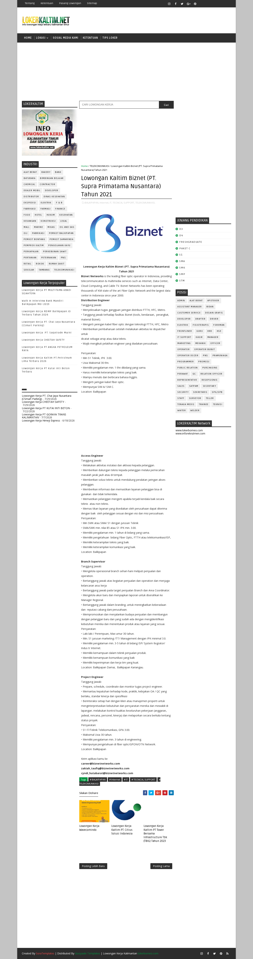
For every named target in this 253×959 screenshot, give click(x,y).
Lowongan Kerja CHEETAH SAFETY (43, 339)
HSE (219, 331)
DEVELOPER (51, 190)
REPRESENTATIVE (187, 380)
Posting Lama (161, 866)
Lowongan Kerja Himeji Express (41, 420)
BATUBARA (29, 178)
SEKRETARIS (200, 392)
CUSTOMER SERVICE (189, 312)
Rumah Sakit (56, 263)
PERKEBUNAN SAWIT (54, 251)
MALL (26, 227)
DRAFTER (200, 319)
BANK (58, 172)
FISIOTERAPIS (201, 325)
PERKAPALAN (31, 251)
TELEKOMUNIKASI (64, 269)
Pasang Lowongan (70, 3)
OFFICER (215, 343)
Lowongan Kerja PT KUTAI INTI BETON (46, 408)
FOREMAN (219, 325)
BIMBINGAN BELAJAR (52, 178)
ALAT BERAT (30, 172)
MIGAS (51, 227)
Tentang (30, 3)
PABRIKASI (38, 233)
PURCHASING (209, 367)
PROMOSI (203, 361)
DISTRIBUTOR (31, 196)
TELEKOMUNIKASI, (145, 202)
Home (28, 37)
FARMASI (46, 208)
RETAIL (27, 263)
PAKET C (185, 248)
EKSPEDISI (30, 202)
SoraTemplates (45, 953)
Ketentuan (47, 3)
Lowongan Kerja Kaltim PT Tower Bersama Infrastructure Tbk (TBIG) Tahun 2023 (155, 833)
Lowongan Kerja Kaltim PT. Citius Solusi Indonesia (121, 829)
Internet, (104, 202)
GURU (200, 331)
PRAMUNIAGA (220, 355)
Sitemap (92, 3)
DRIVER (214, 319)
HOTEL (38, 215)
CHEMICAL (29, 184)
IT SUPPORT (184, 337)
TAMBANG (44, 269)
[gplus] (188, 3)
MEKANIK (200, 343)
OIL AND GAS (67, 227)
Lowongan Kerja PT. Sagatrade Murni (47, 332)
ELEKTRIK (46, 202)
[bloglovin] (201, 3)
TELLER (210, 398)
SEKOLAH (29, 269)
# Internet (114, 779)
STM (182, 280)
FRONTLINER (184, 331)
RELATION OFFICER (211, 373)
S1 (180, 254)
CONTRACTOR (47, 184)
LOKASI (41, 37)
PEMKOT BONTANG (34, 239)
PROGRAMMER (185, 361)
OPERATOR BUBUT (204, 349)
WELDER (194, 410)
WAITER (181, 410)
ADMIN (181, 300)
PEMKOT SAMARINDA (61, 239)
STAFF (180, 398)
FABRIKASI (30, 208)
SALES (181, 386)
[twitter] (182, 3)
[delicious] (227, 3)
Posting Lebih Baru (93, 866)
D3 (181, 229)
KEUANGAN (30, 221)
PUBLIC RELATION (187, 367)
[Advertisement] (126, 71)
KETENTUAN (90, 37)
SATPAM (193, 386)
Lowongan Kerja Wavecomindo (89, 827)
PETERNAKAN (48, 257)
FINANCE (60, 208)
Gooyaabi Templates (87, 953)
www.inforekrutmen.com (190, 433)
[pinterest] (195, 3)
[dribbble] (208, 3)
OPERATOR (183, 349)
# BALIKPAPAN (98, 779)
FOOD (27, 215)
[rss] (214, 3)
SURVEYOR (195, 398)
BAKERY (45, 172)
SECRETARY (209, 386)
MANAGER (213, 337)
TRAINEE (204, 404)
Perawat (182, 373)
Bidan (210, 306)
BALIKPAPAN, (92, 202)
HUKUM (51, 215)
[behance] (221, 3)
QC (194, 373)
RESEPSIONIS (210, 380)
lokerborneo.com (148, 953)
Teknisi (217, 404)
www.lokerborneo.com (189, 430)
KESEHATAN (66, 215)
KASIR (199, 337)
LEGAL (63, 221)
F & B (59, 202)
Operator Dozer (187, 355)
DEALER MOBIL (32, 190)
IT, (111, 202)
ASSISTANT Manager (189, 306)
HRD (209, 331)
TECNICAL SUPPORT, (124, 202)
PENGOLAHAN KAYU (59, 245)
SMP (182, 274)
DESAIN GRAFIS (214, 312)
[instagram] (169, 3)
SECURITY (183, 392)
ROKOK (40, 263)
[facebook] (175, 3)
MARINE (38, 227)
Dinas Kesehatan (54, 196)
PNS (63, 257)
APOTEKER (213, 300)
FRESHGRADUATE (190, 241)
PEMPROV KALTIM (34, 245)
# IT (126, 779)
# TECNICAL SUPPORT (143, 779)
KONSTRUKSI (48, 221)
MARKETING (184, 343)
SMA (182, 261)
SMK (182, 267)
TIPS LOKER (110, 37)
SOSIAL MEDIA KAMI (65, 37)
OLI (26, 233)
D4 (181, 235)
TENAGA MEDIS (185, 404)
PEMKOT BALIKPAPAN (61, 233)
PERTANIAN (30, 257)
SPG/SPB (217, 392)
